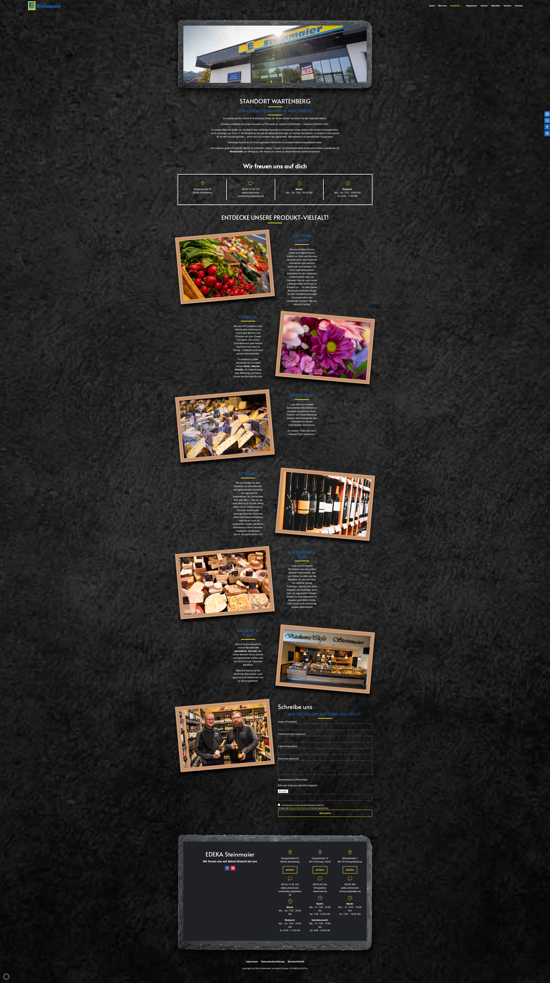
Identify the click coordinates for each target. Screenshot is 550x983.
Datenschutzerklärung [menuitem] (273, 962)
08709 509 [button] (349, 884)
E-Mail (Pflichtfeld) (287, 746)
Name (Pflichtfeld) (287, 721)
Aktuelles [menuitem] (495, 6)
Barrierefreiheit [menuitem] (296, 962)
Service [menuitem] (484, 6)
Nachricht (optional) (288, 758)
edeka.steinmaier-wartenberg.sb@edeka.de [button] (290, 891)
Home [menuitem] (432, 6)
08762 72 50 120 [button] (251, 189)
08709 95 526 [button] (320, 884)
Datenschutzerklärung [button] (298, 808)
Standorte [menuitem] (455, 6)
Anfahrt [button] (290, 869)
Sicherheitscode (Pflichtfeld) (293, 779)
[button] (44, 5)
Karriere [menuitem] (507, 6)
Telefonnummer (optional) (291, 734)
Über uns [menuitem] (442, 6)
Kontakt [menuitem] (518, 6)
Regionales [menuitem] (471, 6)
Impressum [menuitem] (252, 962)
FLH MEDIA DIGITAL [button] (298, 968)
